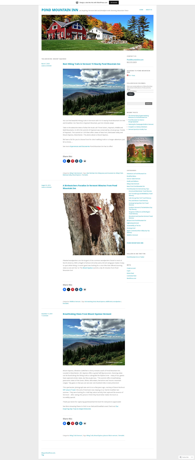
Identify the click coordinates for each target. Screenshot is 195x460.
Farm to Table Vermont (133, 178)
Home (141, 9)
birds (94, 301)
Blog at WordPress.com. (48, 453)
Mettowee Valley (67, 175)
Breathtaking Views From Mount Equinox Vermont (87, 314)
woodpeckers (117, 301)
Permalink (85, 175)
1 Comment (45, 315)
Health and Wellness (132, 181)
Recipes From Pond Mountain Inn (136, 220)
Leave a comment (46, 65)
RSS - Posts (132, 75)
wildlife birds (109, 301)
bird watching (89, 301)
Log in (128, 270)
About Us (149, 9)
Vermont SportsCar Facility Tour (137, 129)
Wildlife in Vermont (75, 301)
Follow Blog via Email (136, 83)
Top (43, 455)
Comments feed (131, 276)
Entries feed (130, 273)
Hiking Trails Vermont (76, 173)
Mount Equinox (76, 175)
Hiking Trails (119, 173)
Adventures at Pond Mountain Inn (136, 173)
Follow (131, 94)
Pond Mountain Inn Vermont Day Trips (138, 189)
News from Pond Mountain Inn (136, 186)
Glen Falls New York (92, 173)
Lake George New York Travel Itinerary (140, 198)
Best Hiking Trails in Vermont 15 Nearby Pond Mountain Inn (91, 64)
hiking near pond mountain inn (106, 173)
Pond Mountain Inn (60, 10)
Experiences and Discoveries (80, 146)
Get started (114, 2)
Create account (131, 268)
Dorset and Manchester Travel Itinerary (140, 191)
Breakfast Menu (131, 176)
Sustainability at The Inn (134, 225)
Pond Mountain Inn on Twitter (135, 257)
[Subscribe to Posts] (127, 75)
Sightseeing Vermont (133, 223)
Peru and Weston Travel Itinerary (138, 200)
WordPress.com (131, 278)
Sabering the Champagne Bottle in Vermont (140, 124)
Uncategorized (131, 228)
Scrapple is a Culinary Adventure (137, 127)
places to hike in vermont (110, 435)
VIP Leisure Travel (69, 390)
